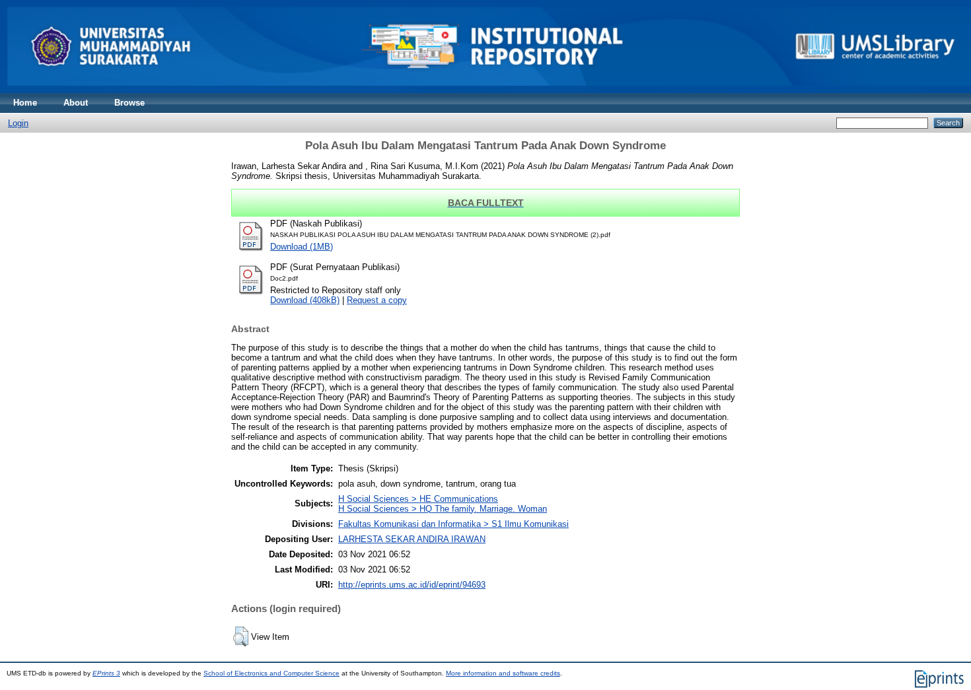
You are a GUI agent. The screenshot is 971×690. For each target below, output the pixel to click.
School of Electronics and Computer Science (271, 673)
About (75, 103)
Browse (129, 103)
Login (18, 123)
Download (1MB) (301, 247)
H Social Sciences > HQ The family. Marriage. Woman (442, 509)
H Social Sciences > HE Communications (418, 499)
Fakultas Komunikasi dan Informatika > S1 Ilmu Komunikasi (453, 524)
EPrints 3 (106, 673)
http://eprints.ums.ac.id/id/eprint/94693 (412, 585)
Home (25, 103)
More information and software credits (503, 673)
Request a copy (377, 300)
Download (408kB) (305, 300)
